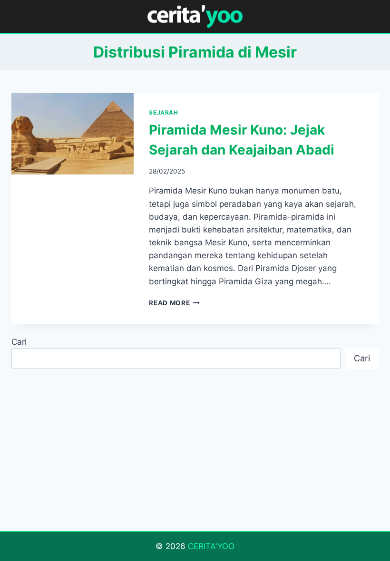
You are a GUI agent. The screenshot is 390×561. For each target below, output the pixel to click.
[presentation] (72, 133)
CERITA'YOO (211, 546)
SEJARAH (163, 112)
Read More (174, 303)
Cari (19, 342)
